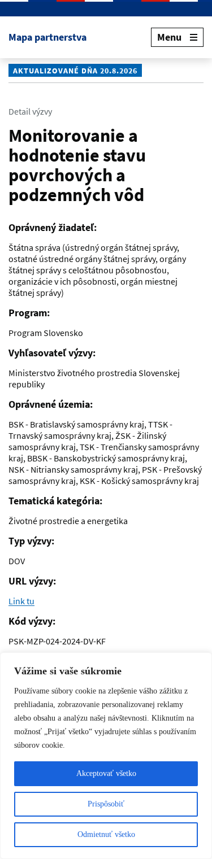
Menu (169, 36)
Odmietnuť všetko (106, 834)
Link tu (21, 601)
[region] (106, 755)
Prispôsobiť (106, 804)
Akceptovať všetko (106, 773)
